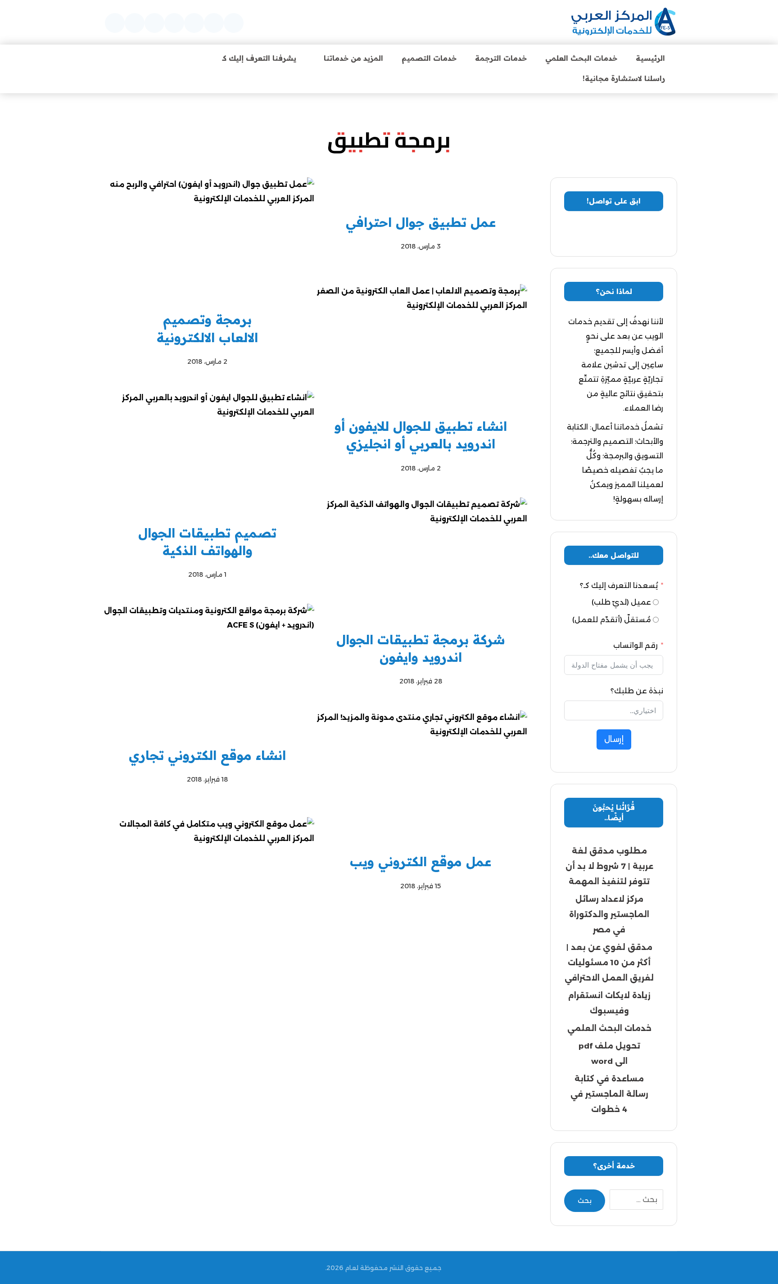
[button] (234, 23)
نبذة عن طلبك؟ (637, 691)
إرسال (614, 739)
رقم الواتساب (635, 645)
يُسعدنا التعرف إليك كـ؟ (619, 585)
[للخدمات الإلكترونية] (623, 22)
